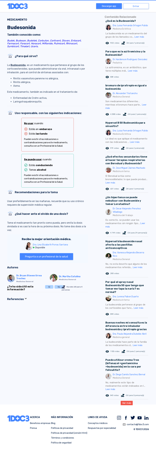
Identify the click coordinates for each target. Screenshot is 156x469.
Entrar (136, 6)
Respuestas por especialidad (102, 428)
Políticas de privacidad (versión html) (69, 433)
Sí (49, 287)
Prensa (33, 428)
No (59, 287)
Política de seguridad (61, 442)
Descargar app (109, 6)
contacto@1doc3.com (136, 424)
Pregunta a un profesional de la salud (46, 256)
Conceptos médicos (98, 423)
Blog (53, 423)
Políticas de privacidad (62, 428)
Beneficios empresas (40, 423)
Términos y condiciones (62, 438)
